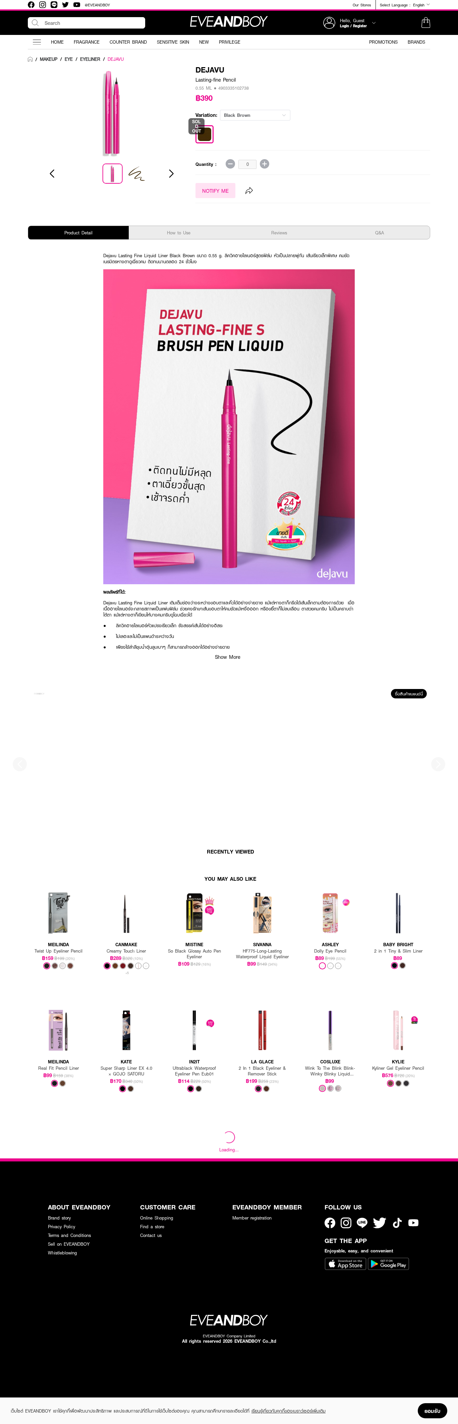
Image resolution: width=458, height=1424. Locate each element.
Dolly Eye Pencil (330, 951)
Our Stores (362, 4)
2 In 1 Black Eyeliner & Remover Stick (262, 1071)
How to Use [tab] (178, 233)
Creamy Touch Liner (126, 951)
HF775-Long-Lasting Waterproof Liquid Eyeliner (262, 954)
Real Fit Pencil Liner (58, 1068)
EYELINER (90, 59)
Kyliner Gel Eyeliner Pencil (398, 1068)
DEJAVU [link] (116, 59)
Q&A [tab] (379, 233)
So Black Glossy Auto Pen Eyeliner (194, 954)
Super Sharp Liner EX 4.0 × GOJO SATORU (126, 1071)
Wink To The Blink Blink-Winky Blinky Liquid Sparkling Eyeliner (330, 1071)
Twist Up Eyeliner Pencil (58, 951)
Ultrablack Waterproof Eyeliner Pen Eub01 (194, 1071)
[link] (30, 59)
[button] (425, 23)
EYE (69, 59)
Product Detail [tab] (78, 233)
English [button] (419, 4)
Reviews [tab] (279, 233)
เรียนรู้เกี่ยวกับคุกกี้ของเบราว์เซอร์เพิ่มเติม (288, 1411)
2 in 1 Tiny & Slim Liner (398, 951)
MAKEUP (48, 59)
